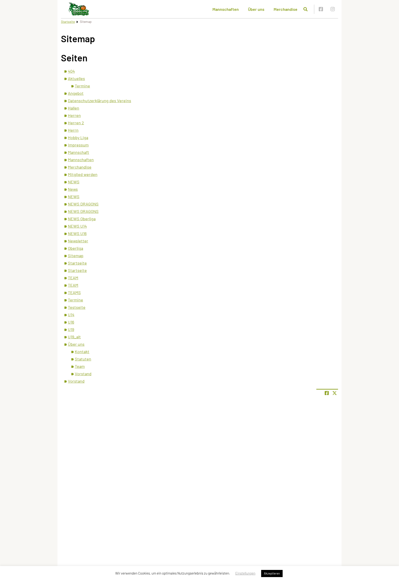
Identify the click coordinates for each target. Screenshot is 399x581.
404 (71, 71)
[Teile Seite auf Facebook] (326, 393)
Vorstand (83, 373)
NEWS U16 (77, 233)
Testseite (76, 307)
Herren (74, 115)
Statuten (83, 358)
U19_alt (74, 336)
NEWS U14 (77, 226)
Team (80, 366)
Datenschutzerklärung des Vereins (99, 100)
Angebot (76, 93)
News (73, 189)
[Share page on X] (334, 393)
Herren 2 (76, 122)
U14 (71, 314)
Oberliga (75, 248)
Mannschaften (225, 9)
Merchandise (285, 9)
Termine (82, 85)
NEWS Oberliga (82, 218)
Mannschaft (78, 152)
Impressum (78, 144)
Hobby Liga (78, 137)
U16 (71, 322)
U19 (71, 329)
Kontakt (82, 351)
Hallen (73, 107)
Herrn (73, 130)
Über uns (256, 9)
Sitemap (75, 255)
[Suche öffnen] (305, 9)
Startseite (68, 22)
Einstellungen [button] (245, 573)
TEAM (73, 277)
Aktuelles (76, 78)
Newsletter (78, 240)
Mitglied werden (82, 174)
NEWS (73, 181)
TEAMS (74, 292)
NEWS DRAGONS (83, 203)
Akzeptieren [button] (272, 573)
